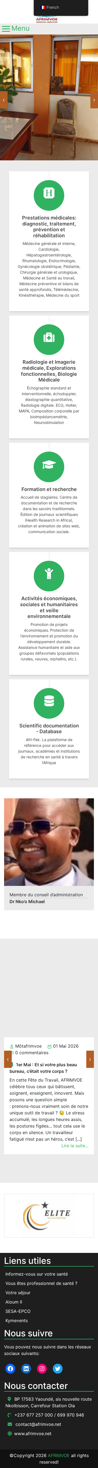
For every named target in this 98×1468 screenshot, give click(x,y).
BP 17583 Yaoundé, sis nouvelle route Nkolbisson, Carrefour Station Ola (48, 1402)
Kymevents (16, 1320)
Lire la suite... (75, 1158)
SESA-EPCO (17, 1311)
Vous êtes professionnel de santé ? (41, 1283)
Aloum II (13, 1302)
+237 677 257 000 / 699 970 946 (48, 1415)
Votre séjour (17, 1292)
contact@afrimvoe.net (37, 1424)
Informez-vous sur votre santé (36, 1274)
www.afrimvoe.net (32, 1433)
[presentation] (4, 99)
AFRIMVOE (59, 1455)
